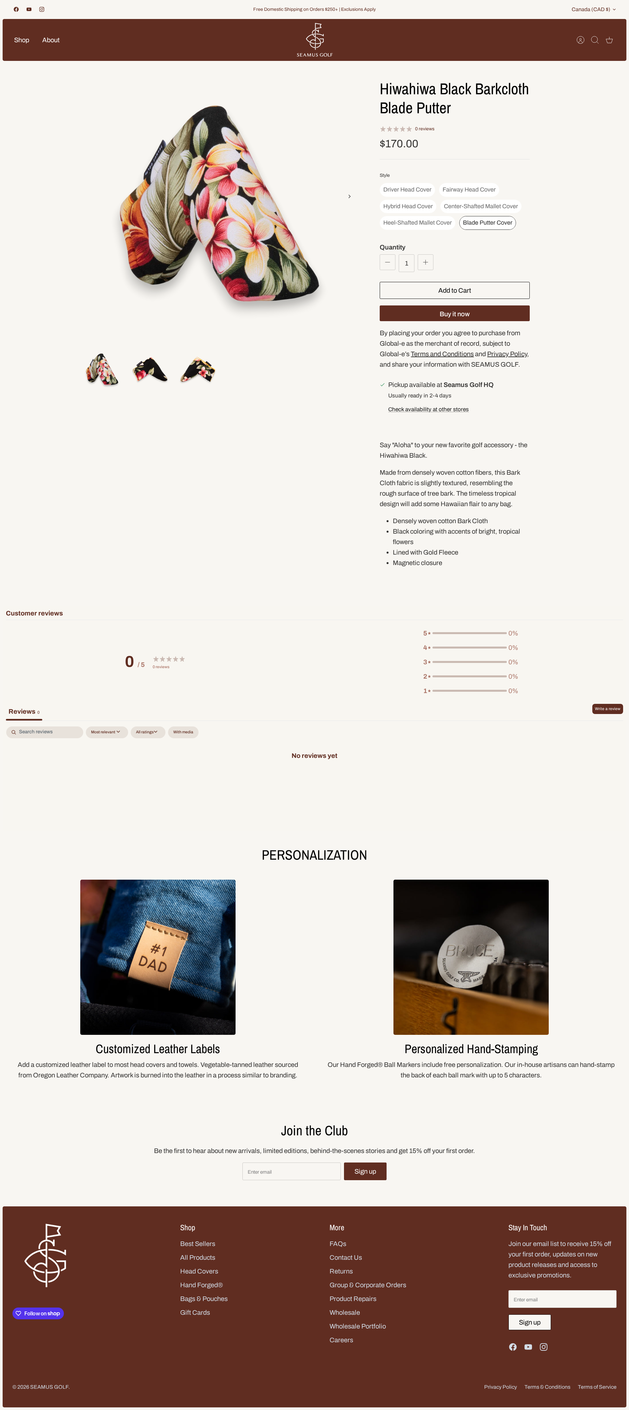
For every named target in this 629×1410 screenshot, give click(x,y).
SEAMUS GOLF (49, 1387)
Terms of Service (597, 1387)
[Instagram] (41, 9)
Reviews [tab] (24, 711)
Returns (341, 1271)
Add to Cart (454, 290)
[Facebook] (16, 9)
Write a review (607, 708)
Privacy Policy (500, 1387)
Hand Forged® (201, 1285)
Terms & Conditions (547, 1387)
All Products (197, 1257)
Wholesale (345, 1312)
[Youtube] (29, 9)
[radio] (407, 190)
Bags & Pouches (204, 1298)
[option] (220, 204)
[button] (470, 633)
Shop (21, 40)
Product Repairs (353, 1298)
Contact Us (346, 1257)
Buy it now (455, 314)
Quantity (393, 247)
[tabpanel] (314, 777)
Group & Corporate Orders (368, 1285)
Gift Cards (195, 1312)
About (51, 40)
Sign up (365, 1171)
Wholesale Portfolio (358, 1326)
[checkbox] (183, 732)
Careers (341, 1340)
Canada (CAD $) (591, 9)
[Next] (349, 196)
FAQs (338, 1243)
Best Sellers (197, 1243)
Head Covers (199, 1271)
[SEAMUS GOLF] (315, 40)
